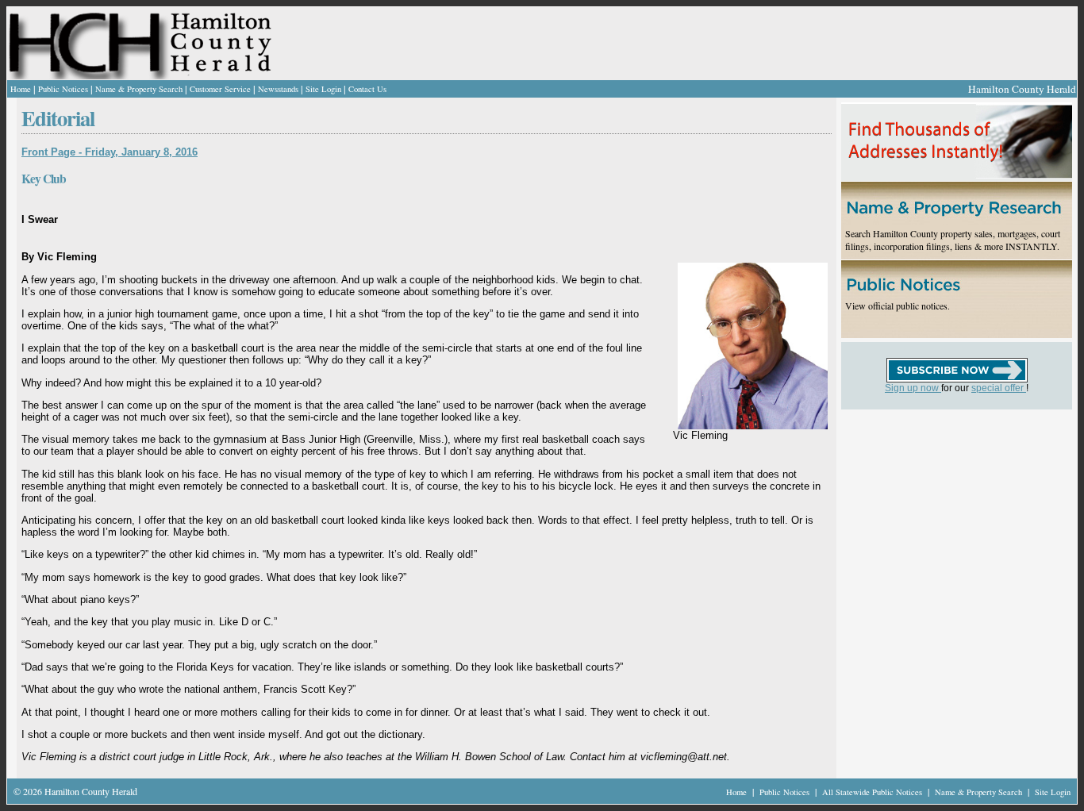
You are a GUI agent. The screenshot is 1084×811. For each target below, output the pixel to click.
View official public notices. (897, 305)
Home (20, 88)
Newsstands (278, 88)
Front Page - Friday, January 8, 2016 (109, 152)
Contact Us (367, 88)
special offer (998, 388)
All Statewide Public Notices (873, 792)
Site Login (323, 88)
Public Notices (63, 88)
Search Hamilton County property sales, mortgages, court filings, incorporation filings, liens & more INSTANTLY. (952, 239)
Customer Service (220, 88)
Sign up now (913, 388)
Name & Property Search (139, 88)
